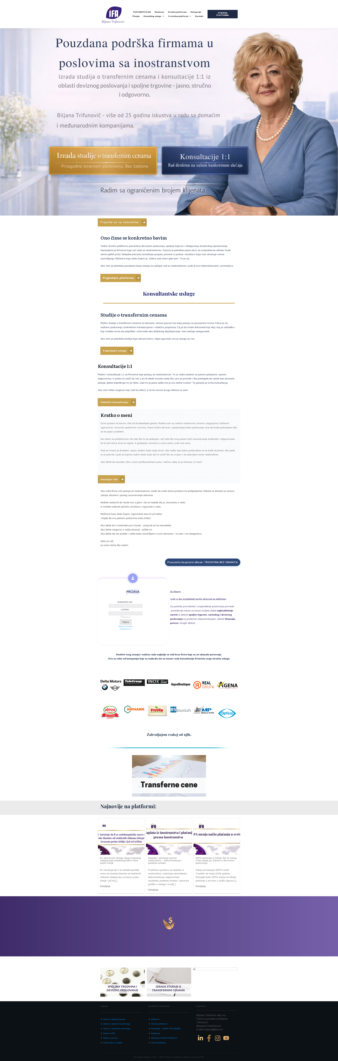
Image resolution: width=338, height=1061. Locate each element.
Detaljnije (105, 886)
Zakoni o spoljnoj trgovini (114, 1019)
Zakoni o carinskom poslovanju (116, 1028)
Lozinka (125, 609)
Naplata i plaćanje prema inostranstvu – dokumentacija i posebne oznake (165, 860)
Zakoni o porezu (110, 1038)
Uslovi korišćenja (158, 1042)
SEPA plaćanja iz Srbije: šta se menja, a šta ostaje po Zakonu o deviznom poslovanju (216, 860)
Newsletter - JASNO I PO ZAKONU (166, 1028)
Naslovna (155, 1019)
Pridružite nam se (126, 629)
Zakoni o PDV (109, 1033)
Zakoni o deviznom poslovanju (116, 1024)
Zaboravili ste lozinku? (125, 626)
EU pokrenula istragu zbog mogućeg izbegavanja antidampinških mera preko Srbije (120, 860)
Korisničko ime (125, 602)
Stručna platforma (159, 1024)
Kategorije (155, 1033)
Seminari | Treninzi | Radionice (164, 1038)
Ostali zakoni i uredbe (112, 1042)
